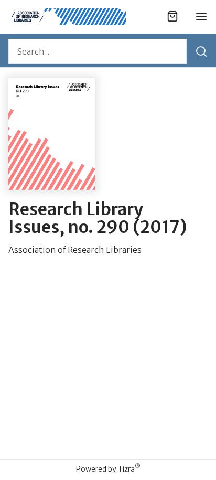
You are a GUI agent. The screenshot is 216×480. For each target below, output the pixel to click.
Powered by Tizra (108, 469)
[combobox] (97, 51)
